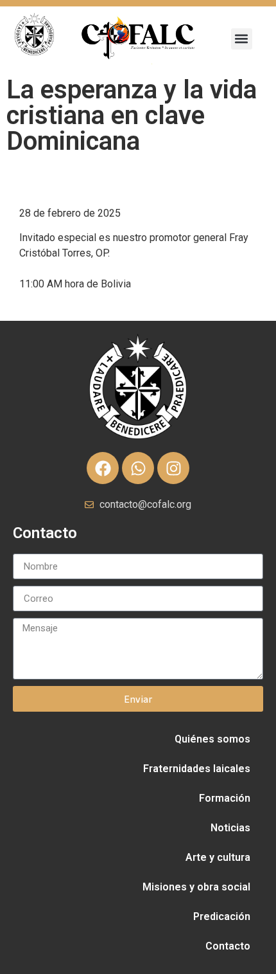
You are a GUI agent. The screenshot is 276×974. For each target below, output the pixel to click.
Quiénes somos (212, 739)
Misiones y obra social (196, 887)
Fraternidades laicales (196, 768)
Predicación (221, 916)
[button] (241, 39)
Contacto (227, 946)
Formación (224, 798)
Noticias (230, 828)
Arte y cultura (217, 857)
